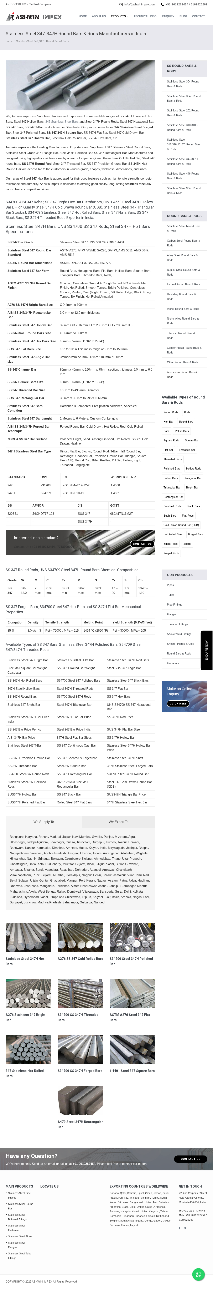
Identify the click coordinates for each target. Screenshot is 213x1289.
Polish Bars (182, 431)
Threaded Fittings (177, 624)
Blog (183, 16)
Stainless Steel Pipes (20, 1236)
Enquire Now (206, 650)
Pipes (170, 585)
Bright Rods (170, 543)
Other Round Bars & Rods (182, 362)
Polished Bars (171, 468)
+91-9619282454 (177, 4)
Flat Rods (188, 515)
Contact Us (142, 543)
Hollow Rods (193, 468)
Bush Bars (169, 515)
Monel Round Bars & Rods (183, 308)
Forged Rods (171, 553)
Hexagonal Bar (192, 478)
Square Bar (191, 440)
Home (83, 16)
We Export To (119, 822)
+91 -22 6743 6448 (194, 1210)
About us (99, 16)
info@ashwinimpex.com (140, 4)
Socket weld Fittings (179, 634)
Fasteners (173, 663)
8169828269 (199, 4)
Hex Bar (168, 421)
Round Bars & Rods (179, 653)
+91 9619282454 (84, 1163)
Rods (187, 412)
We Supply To (43, 822)
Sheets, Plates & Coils (180, 643)
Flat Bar (168, 449)
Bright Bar (192, 487)
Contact (198, 16)
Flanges (172, 614)
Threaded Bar (187, 449)
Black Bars (193, 506)
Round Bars (186, 421)
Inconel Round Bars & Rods (184, 284)
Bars (166, 431)
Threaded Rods (172, 459)
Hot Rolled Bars (172, 534)
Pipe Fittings (174, 604)
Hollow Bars (170, 478)
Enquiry (168, 16)
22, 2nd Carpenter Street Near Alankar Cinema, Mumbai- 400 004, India (193, 1198)
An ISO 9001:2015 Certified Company (28, 4)
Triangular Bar (171, 487)
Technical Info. (145, 16)
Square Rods (171, 440)
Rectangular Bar (173, 496)
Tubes (171, 594)
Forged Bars (195, 534)
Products (119, 16)
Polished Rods (172, 506)
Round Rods (170, 412)
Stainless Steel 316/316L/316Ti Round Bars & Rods (184, 144)
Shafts (187, 543)
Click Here (178, 703)
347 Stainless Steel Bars (62, 121)
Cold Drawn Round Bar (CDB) (181, 525)
